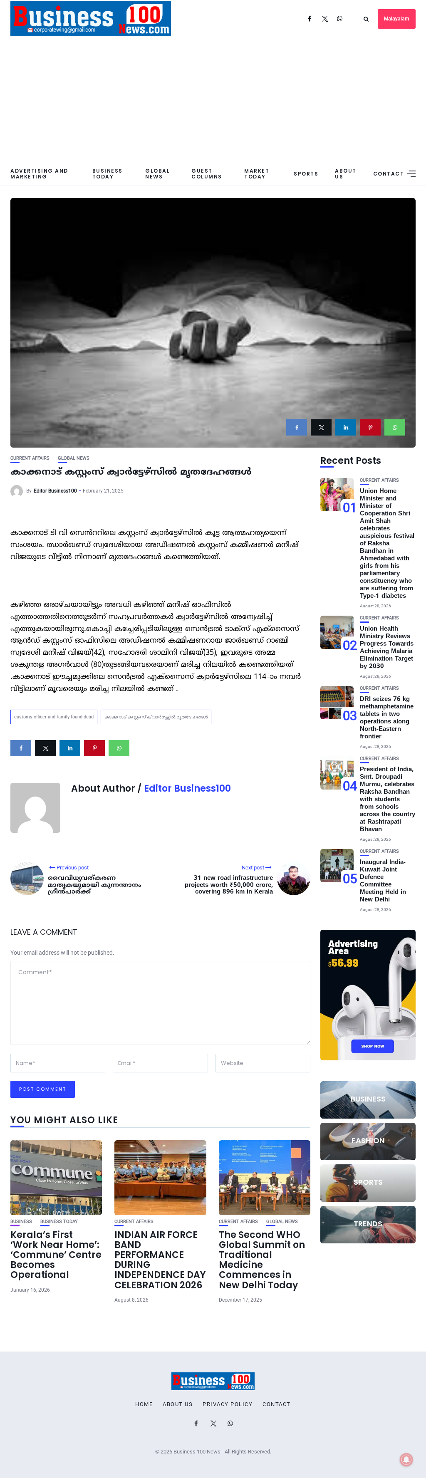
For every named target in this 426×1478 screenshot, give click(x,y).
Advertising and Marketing (39, 173)
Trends (368, 1223)
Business (21, 1221)
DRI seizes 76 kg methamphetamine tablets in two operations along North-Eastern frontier (387, 718)
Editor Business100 (55, 491)
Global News (157, 173)
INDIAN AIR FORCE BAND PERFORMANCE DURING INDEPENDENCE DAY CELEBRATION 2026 (160, 1260)
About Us (346, 173)
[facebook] (296, 427)
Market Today (256, 173)
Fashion (368, 1140)
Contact (388, 173)
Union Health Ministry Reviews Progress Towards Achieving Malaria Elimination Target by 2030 (387, 648)
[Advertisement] (213, 100)
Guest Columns (206, 173)
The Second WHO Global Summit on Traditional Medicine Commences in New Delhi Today (262, 1260)
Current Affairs (30, 458)
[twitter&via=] (321, 427)
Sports (306, 173)
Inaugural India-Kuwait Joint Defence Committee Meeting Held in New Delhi (383, 881)
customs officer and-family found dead (54, 717)
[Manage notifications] (406, 1459)
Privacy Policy (228, 1404)
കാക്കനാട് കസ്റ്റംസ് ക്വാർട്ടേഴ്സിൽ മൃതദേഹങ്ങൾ (156, 717)
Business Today (107, 173)
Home (144, 1404)
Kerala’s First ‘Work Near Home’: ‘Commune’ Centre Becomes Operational (56, 1255)
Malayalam (396, 19)
